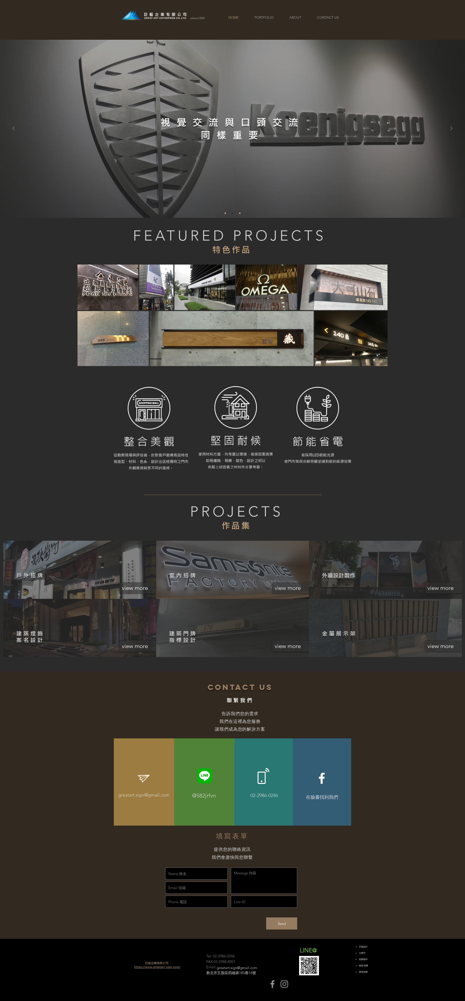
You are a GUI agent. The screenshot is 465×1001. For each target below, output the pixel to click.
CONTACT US (240, 687)
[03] (232, 213)
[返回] (14, 128)
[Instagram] (284, 984)
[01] (225, 213)
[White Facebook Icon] (321, 778)
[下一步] (451, 128)
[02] (239, 213)
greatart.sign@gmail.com (144, 795)
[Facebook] (272, 984)
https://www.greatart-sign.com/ (157, 967)
